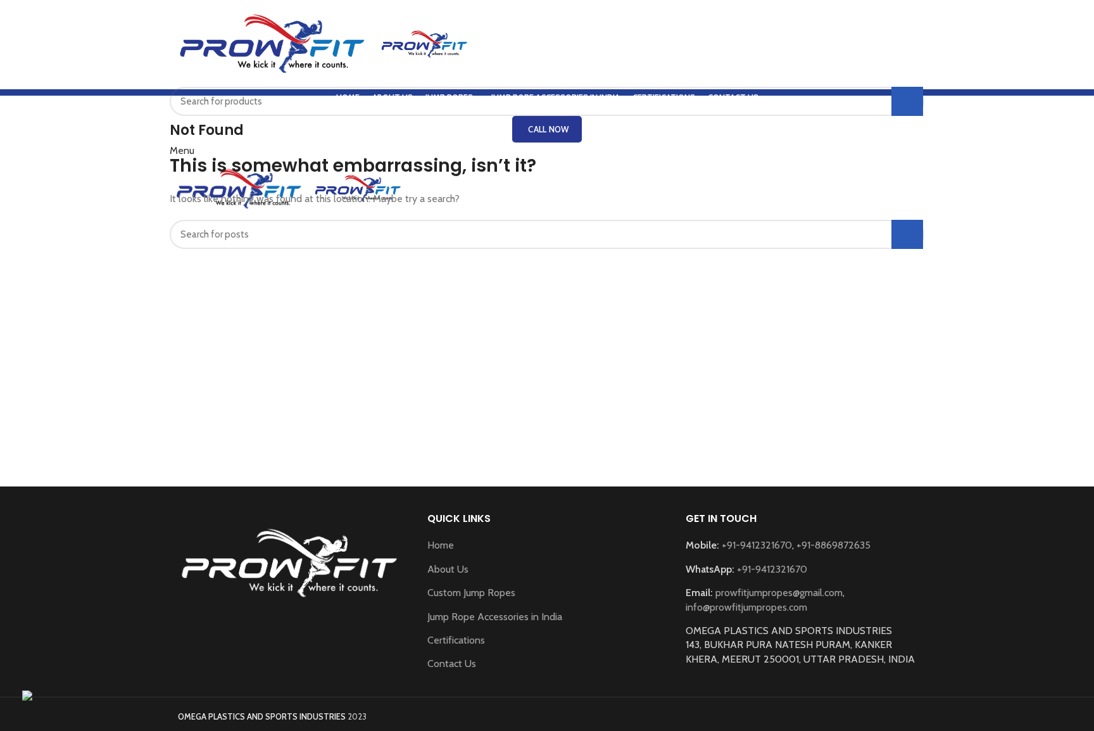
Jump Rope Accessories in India (494, 617)
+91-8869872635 (833, 545)
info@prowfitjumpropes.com (746, 607)
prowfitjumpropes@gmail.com (779, 593)
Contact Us (451, 664)
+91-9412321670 (757, 545)
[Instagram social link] (297, 635)
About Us (447, 569)
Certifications (456, 640)
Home (440, 545)
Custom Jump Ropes (471, 593)
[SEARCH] (907, 101)
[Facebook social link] (281, 635)
